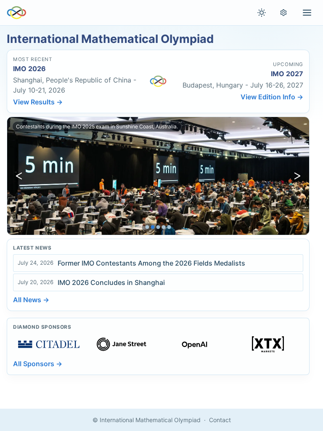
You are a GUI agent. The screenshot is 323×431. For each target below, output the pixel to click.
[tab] (147, 227)
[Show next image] (297, 176)
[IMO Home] (16, 12)
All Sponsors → (37, 363)
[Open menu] (307, 12)
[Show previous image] (18, 176)
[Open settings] (283, 12)
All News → (31, 299)
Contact (220, 419)
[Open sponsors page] (49, 344)
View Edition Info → (272, 97)
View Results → (38, 102)
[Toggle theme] (261, 12)
